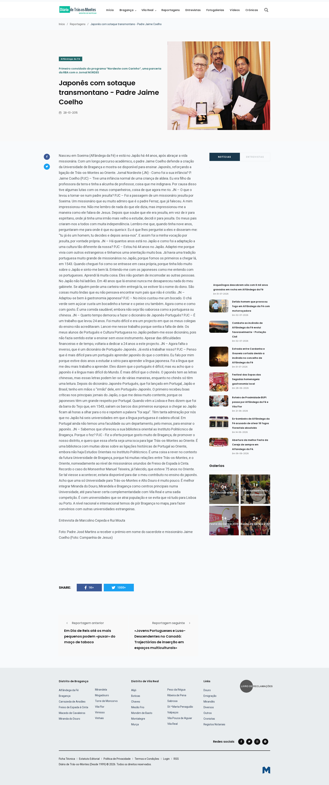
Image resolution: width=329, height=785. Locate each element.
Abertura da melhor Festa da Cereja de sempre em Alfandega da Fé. (250, 444)
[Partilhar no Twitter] (47, 167)
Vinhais (99, 718)
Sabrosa (172, 701)
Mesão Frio (137, 707)
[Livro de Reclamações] (257, 686)
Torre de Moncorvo (106, 701)
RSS (176, 758)
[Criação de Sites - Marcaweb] (266, 770)
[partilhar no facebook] (47, 157)
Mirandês (209, 701)
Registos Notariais (214, 724)
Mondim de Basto (141, 713)
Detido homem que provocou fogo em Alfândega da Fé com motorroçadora (251, 306)
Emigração (210, 695)
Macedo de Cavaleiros (72, 713)
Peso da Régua (176, 689)
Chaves (135, 701)
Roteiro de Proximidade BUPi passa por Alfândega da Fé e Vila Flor (250, 402)
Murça (135, 724)
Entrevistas (193, 10)
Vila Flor (99, 706)
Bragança (126, 10)
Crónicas (251, 10)
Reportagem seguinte (168, 623)
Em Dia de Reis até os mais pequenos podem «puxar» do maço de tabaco (89, 636)
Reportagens (170, 10)
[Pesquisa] (266, 10)
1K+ (91, 587)
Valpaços (172, 712)
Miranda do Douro (69, 718)
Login (166, 758)
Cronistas (209, 718)
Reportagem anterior (88, 623)
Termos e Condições (147, 758)
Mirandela (101, 689)
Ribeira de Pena (176, 695)
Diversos (209, 707)
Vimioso (100, 712)
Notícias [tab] (224, 157)
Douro (207, 690)
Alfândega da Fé (70, 59)
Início (110, 10)
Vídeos (235, 10)
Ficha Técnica (67, 758)
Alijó (133, 690)
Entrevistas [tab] (255, 157)
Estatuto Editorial (89, 758)
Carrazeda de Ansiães (72, 701)
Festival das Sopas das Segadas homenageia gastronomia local (246, 379)
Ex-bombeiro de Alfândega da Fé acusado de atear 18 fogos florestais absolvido (251, 423)
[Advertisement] (241, 224)
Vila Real (147, 10)
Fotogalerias (215, 10)
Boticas (135, 695)
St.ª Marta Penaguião (180, 706)
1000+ (121, 587)
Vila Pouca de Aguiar (179, 718)
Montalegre (138, 718)
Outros (208, 713)
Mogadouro (102, 695)
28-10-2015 (70, 113)
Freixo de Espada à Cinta (73, 707)
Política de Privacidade (117, 758)
